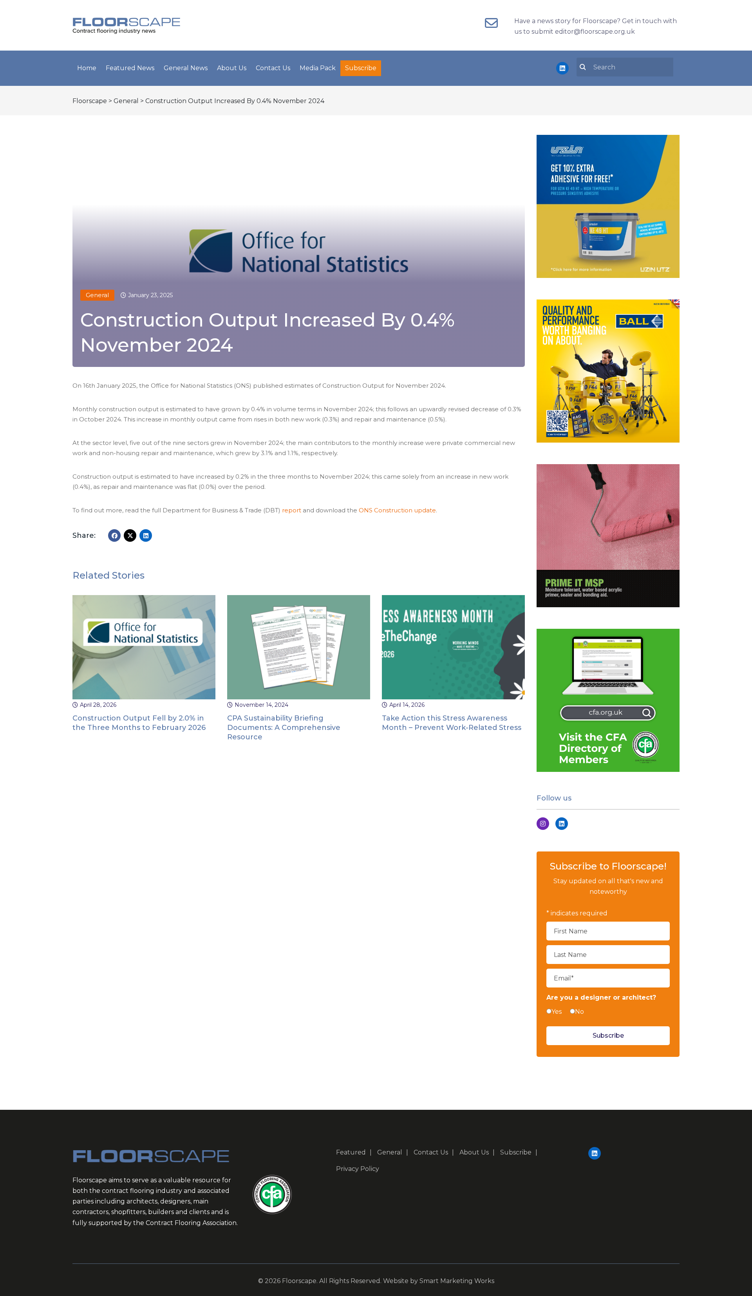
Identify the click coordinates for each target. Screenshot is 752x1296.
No (579, 1011)
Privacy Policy (357, 1169)
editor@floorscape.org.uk (595, 31)
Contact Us (273, 68)
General (97, 295)
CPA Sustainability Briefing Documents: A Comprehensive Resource (283, 727)
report (291, 510)
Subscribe (360, 68)
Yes (556, 1011)
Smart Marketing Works (456, 1281)
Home (86, 68)
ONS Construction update (397, 510)
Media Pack (318, 68)
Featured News (130, 68)
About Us (231, 68)
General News (186, 68)
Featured (351, 1152)
